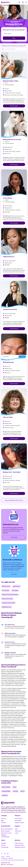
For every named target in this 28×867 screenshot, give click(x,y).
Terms (2, 856)
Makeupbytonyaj (8, 362)
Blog (2, 820)
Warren (22, 791)
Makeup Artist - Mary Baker (12, 472)
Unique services (19, 845)
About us (3, 818)
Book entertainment (7, 829)
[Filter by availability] (15, 49)
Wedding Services (6, 607)
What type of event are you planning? (14, 30)
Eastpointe (5, 795)
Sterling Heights (6, 791)
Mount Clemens (6, 787)
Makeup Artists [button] (14, 24)
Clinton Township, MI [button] (14, 21)
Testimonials (4, 847)
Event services (19, 843)
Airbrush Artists (6, 586)
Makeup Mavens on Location (12, 139)
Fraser (14, 787)
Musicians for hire (6, 833)
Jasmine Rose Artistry (10, 309)
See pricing (14, 537)
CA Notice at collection (7, 858)
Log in (16, 833)
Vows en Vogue (8, 417)
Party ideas (18, 820)
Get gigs (3, 843)
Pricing (3, 845)
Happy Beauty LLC (8, 256)
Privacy (8, 856)
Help (16, 829)
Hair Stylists (15, 590)
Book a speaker (5, 831)
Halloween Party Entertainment (10, 594)
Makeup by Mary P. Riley (10, 81)
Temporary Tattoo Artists (8, 602)
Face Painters (5, 590)
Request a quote (19, 822)
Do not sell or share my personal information (12, 860)
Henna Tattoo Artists (7, 598)
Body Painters (16, 586)
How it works (18, 818)
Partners (3, 822)
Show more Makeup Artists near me (14, 500)
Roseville (15, 791)
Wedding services (20, 847)
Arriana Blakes (7, 198)
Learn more (14, 574)
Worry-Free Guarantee (17, 566)
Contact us (18, 831)
